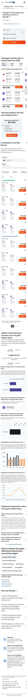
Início (2, 694)
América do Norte (9, 694)
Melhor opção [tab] (12, 64)
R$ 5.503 (5, 17)
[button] (2, 2)
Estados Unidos (17, 694)
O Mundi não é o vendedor (9, 681)
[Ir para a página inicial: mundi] (10, 2)
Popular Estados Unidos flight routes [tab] (11, 570)
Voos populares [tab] (19, 567)
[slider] (26, 168)
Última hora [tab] (21, 64)
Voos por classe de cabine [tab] (9, 557)
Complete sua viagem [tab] (7, 564)
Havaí (24, 694)
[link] (11, 135)
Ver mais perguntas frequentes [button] (14, 544)
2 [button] (15, 326)
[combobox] (15, 160)
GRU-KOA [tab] (17, 350)
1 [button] (12, 326)
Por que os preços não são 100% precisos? (11, 688)
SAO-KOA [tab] (10, 350)
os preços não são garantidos (8, 677)
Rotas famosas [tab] (20, 564)
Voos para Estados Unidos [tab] (9, 560)
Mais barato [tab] (4, 64)
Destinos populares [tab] (7, 567)
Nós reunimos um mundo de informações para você (10, 684)
